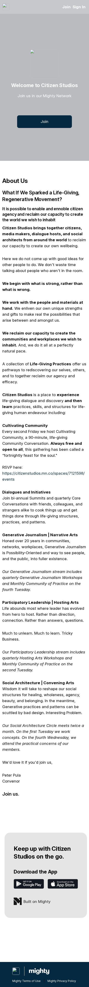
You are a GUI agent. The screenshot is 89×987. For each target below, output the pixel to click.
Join (66, 7)
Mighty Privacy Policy (61, 981)
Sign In (79, 7)
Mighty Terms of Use (26, 981)
